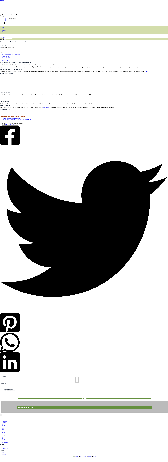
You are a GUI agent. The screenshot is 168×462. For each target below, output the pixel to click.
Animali (3, 28)
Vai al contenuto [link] (2, 0)
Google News (8, 123)
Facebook (6, 124)
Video (2, 441)
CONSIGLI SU (5, 18)
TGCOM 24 (13, 13)
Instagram (9, 124)
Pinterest (12, 124)
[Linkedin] (83, 362)
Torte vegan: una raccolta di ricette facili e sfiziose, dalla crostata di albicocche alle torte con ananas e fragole (17, 119)
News (2, 26)
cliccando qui (12, 122)
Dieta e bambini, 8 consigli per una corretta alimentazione (13, 96)
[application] (8, 18)
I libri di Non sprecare (5, 448)
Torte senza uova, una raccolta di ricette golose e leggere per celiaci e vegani (12, 117)
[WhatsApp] (83, 342)
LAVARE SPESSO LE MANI (6, 57)
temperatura (30, 114)
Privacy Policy (4, 454)
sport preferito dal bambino (46, 107)
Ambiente (3, 27)
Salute (2, 424)
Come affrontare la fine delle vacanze (9, 388)
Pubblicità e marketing (5, 453)
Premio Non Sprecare (5, 442)
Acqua (5, 19)
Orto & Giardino (4, 30)
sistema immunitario (58, 66)
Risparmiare (3, 32)
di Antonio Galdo (3, 376)
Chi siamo (3, 446)
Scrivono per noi (4, 447)
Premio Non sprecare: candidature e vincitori (25, 407)
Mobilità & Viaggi (4, 29)
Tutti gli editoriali (3, 383)
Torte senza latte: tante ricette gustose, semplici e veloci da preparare (11, 118)
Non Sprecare (2, 416)
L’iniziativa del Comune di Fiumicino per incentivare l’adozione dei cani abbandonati (15, 391)
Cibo (5, 20)
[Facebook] (83, 135)
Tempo (6, 23)
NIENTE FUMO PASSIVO (5, 59)
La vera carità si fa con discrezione (8, 389)
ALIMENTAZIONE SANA (5, 56)
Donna (3, 420)
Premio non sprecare (4, 400)
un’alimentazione (13, 94)
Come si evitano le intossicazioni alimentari (9, 390)
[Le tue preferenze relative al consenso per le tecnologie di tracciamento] (1, 346)
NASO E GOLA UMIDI (5, 60)
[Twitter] (83, 229)
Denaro (6, 21)
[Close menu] (1, 415)
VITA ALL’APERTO (5, 58)
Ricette (3, 31)
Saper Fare (3, 33)
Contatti (3, 452)
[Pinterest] (83, 323)
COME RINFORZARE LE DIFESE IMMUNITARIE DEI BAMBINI (11, 54)
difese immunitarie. (147, 71)
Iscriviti (84, 398)
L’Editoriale (3, 437)
